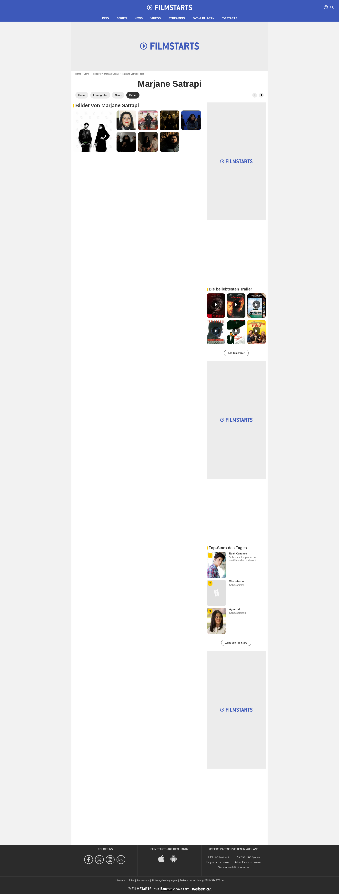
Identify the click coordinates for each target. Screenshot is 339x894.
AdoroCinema (243, 862)
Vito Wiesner (237, 581)
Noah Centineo (238, 553)
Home (78, 74)
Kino (105, 18)
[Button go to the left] (254, 95)
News (139, 18)
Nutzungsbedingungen (164, 880)
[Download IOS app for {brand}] (163, 858)
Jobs (131, 880)
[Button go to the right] (261, 95)
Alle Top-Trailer (236, 353)
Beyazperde (214, 862)
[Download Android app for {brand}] (175, 858)
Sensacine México (230, 867)
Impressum (143, 880)
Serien (122, 18)
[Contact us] (122, 859)
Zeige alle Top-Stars (236, 642)
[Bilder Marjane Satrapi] (94, 131)
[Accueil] (169, 7)
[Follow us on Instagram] (111, 859)
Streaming (177, 18)
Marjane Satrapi (111, 74)
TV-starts (229, 18)
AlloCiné (213, 857)
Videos (155, 18)
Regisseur (96, 74)
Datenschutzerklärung (192, 880)
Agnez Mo (235, 609)
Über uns (120, 880)
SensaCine (244, 857)
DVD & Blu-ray (203, 18)
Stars (86, 74)
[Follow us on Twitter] (100, 859)
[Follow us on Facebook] (89, 859)
